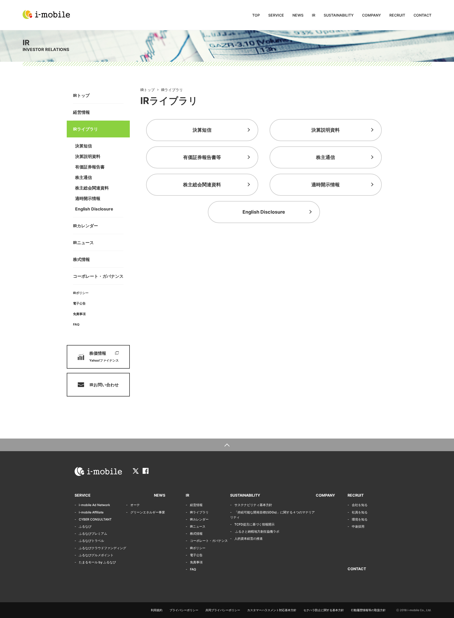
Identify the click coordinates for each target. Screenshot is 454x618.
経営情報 (81, 112)
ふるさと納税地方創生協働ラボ (256, 531)
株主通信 (83, 177)
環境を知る (360, 519)
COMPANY (371, 15)
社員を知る (360, 512)
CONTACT (422, 15)
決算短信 (83, 145)
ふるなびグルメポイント (96, 555)
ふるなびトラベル (91, 541)
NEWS (297, 15)
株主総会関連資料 (92, 187)
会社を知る (360, 505)
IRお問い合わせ (104, 384)
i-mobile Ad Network (94, 505)
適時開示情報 (87, 198)
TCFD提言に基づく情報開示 (254, 524)
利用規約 (156, 610)
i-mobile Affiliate (91, 512)
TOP (256, 15)
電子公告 (79, 303)
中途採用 (358, 526)
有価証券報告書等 (202, 157)
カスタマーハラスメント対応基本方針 (271, 610)
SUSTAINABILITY (339, 15)
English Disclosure (94, 209)
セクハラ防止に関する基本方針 (323, 610)
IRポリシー (81, 293)
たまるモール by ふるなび (97, 562)
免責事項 (79, 314)
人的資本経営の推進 (248, 538)
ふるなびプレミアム (93, 533)
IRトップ (81, 95)
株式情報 (81, 259)
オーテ (135, 505)
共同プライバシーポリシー (222, 610)
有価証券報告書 (90, 166)
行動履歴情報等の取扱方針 (368, 610)
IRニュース (83, 242)
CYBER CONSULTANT (95, 519)
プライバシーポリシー (183, 610)
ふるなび (85, 526)
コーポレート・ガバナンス (98, 276)
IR (313, 15)
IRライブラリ (85, 129)
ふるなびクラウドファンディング (102, 548)
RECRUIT (397, 15)
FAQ (76, 324)
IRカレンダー (85, 225)
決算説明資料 (87, 156)
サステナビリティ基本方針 (253, 505)
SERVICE (276, 15)
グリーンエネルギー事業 (147, 512)
